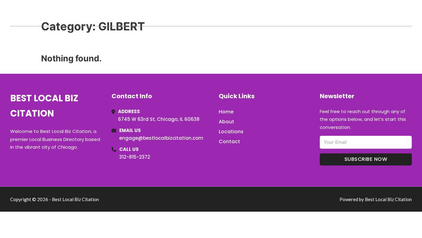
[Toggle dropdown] (409, 13)
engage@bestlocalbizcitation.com (161, 138)
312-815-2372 (134, 157)
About (226, 121)
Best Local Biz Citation (73, 13)
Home (340, 13)
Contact (229, 141)
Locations (368, 13)
